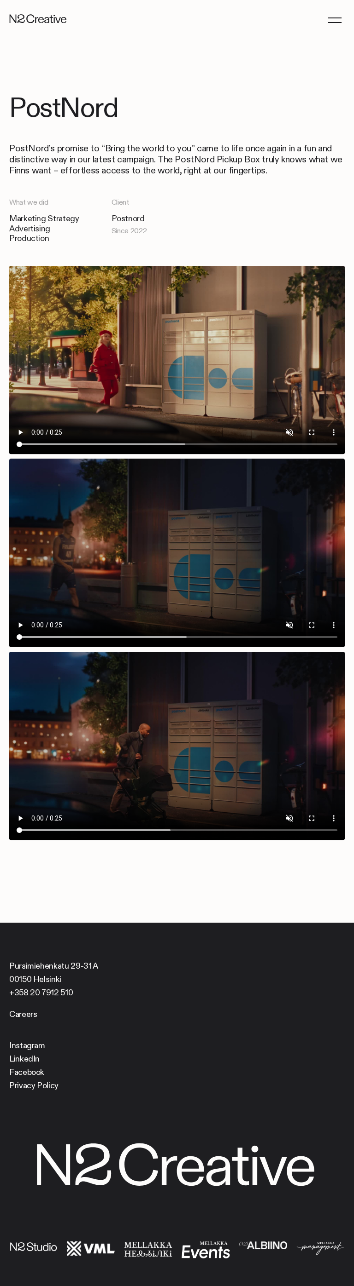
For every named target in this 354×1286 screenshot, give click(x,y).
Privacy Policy (34, 1085)
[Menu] (334, 19)
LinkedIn (24, 1059)
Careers (23, 1014)
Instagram (27, 1045)
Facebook (26, 1072)
